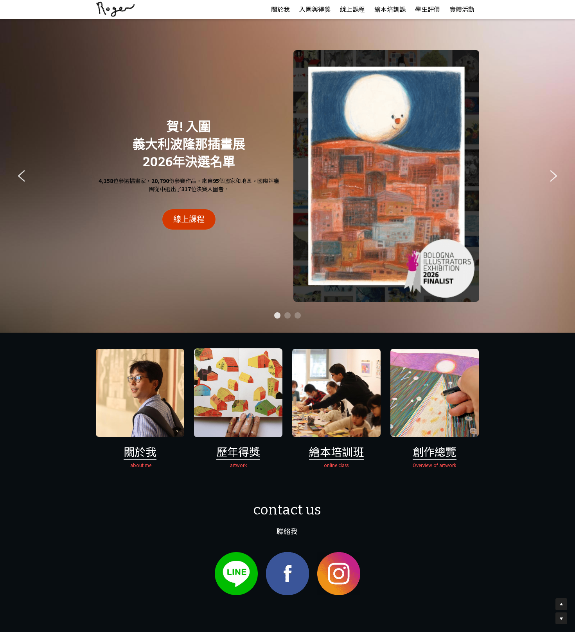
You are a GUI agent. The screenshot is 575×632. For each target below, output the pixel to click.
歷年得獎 (238, 451)
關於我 (140, 451)
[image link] (115, 8)
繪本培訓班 (336, 451)
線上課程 (189, 219)
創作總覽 (434, 451)
